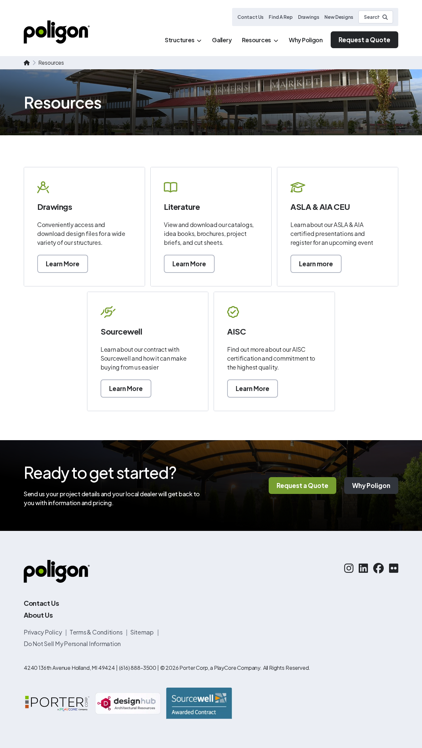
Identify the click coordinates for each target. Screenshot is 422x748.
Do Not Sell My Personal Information (72, 643)
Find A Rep (280, 17)
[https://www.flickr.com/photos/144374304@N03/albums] (393, 568)
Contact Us (250, 17)
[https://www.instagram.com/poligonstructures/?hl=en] (348, 568)
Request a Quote (364, 40)
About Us (38, 615)
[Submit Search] (385, 17)
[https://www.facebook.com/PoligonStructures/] (378, 568)
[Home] (57, 31)
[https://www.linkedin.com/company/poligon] (363, 568)
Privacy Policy (43, 632)
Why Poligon (371, 485)
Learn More (62, 264)
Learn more (316, 264)
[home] (27, 63)
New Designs (338, 17)
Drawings (308, 17)
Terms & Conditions (96, 632)
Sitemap (142, 632)
